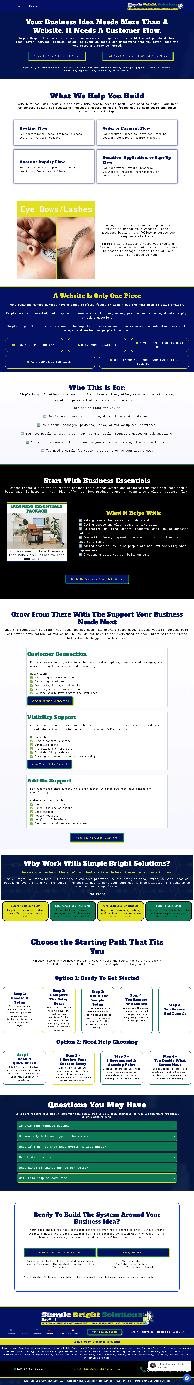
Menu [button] (32, 6)
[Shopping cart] (187, 1331)
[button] (182, 1331)
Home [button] (133, 1331)
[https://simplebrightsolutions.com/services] (97, 1318)
